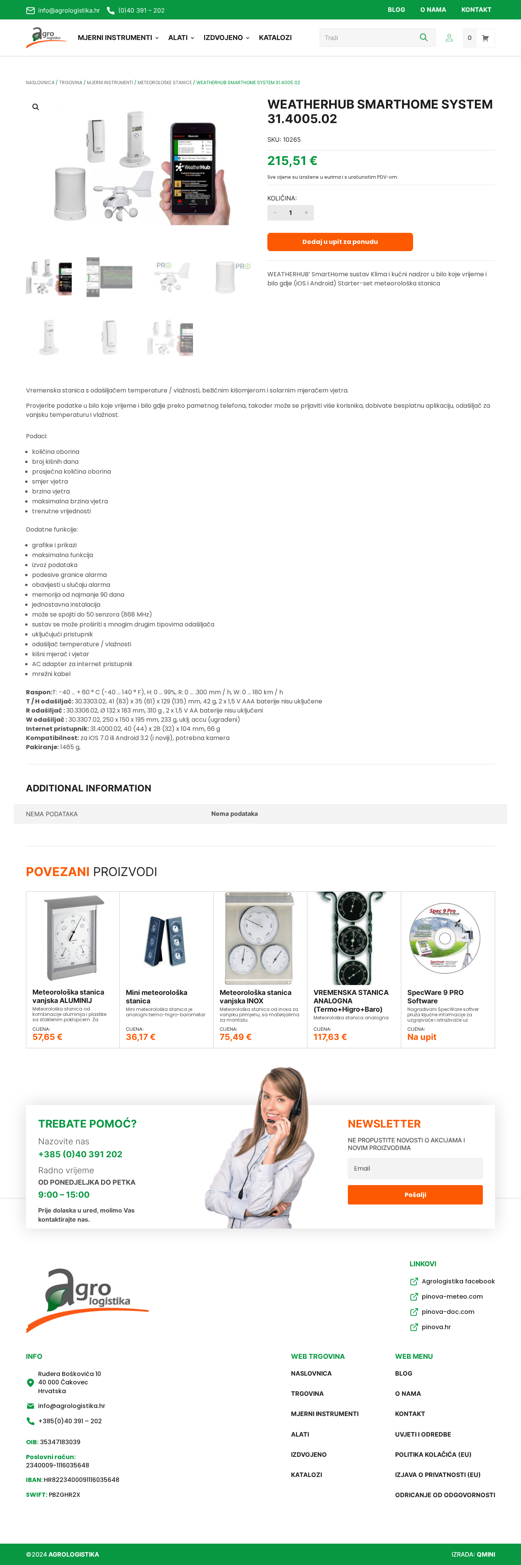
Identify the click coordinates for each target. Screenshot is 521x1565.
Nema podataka (234, 813)
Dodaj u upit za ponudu (340, 241)
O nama (433, 9)
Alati (178, 38)
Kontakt (477, 9)
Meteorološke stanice (165, 82)
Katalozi (275, 38)
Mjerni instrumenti (115, 38)
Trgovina (70, 82)
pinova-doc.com (448, 1311)
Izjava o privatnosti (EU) (438, 1475)
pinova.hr (436, 1327)
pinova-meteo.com (452, 1296)
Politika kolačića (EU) (433, 1454)
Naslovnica (40, 82)
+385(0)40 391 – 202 (70, 1421)
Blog (396, 9)
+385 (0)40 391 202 (80, 1154)
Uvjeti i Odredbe (423, 1434)
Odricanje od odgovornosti (445, 1495)
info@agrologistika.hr (69, 10)
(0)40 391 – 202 (141, 10)
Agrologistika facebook (458, 1281)
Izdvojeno (223, 38)
